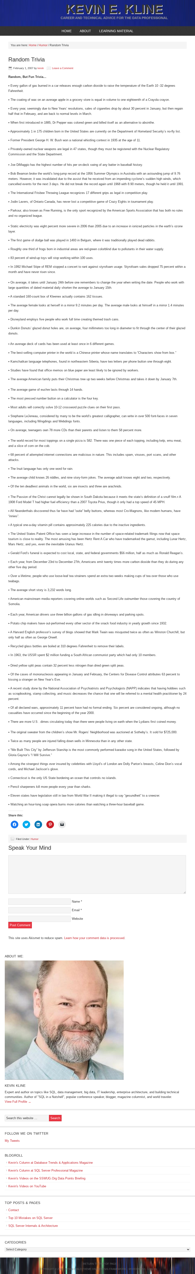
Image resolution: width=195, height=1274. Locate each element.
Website (77, 918)
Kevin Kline (15, 1085)
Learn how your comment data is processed (94, 938)
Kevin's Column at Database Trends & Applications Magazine (50, 1162)
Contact (13, 1210)
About (83, 31)
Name (76, 901)
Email (76, 910)
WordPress (136, 1269)
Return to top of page (100, 1263)
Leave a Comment (62, 68)
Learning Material (114, 31)
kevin (41, 68)
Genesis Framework (111, 1269)
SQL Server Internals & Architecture (33, 1226)
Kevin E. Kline (114, 9)
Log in (152, 1269)
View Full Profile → (18, 1101)
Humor (35, 839)
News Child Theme (78, 1269)
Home (67, 31)
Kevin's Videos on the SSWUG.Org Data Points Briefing (46, 1178)
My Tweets (12, 1141)
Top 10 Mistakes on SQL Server (30, 1218)
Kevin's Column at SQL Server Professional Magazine (45, 1170)
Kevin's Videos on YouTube (27, 1186)
